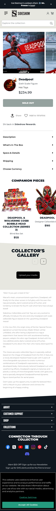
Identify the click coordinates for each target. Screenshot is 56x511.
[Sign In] (48, 13)
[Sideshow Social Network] (27, 447)
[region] (28, 491)
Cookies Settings (28, 497)
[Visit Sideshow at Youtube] (21, 447)
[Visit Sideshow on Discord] (27, 454)
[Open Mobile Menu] (5, 13)
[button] (34, 115)
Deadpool (43, 297)
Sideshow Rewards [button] (25, 124)
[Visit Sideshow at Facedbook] (8, 447)
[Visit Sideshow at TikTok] (46, 447)
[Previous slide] (5, 4)
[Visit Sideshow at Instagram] (33, 447)
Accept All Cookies (28, 505)
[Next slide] (51, 4)
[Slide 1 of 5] (24, 52)
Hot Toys (23, 87)
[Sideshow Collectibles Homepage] (21, 13)
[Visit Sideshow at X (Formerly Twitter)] (14, 447)
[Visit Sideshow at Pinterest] (39, 447)
